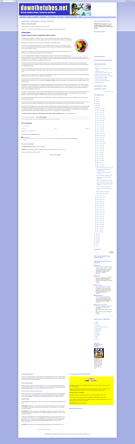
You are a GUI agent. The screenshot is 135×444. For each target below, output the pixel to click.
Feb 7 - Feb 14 (99, 222)
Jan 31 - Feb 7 (99, 224)
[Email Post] (37, 117)
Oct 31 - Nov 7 (99, 122)
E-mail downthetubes (40, 146)
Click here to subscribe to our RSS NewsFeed (31, 152)
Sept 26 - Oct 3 (99, 131)
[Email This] (40, 117)
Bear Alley (98, 276)
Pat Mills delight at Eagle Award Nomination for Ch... (104, 184)
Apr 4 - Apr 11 (99, 207)
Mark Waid (57, 119)
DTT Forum (60, 16)
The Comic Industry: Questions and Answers (103, 72)
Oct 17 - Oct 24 (100, 126)
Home (55, 128)
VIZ (96, 339)
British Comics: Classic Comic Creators (102, 74)
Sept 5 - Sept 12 (100, 137)
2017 (96, 99)
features (41, 388)
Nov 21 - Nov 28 (100, 116)
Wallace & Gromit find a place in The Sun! (104, 180)
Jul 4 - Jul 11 (99, 154)
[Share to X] (43, 117)
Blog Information (40, 429)
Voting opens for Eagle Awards (102, 193)
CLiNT (96, 323)
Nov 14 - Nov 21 (100, 118)
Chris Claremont (33, 119)
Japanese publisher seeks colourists (102, 191)
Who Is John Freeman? (99, 82)
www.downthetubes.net (30, 29)
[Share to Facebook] (44, 117)
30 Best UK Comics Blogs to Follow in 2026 (104, 305)
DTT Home (23, 16)
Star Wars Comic (98, 328)
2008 (96, 236)
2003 (96, 243)
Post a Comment (26, 125)
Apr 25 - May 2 (100, 201)
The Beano (97, 331)
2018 (96, 97)
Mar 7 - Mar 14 (100, 214)
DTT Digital (43, 16)
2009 (96, 234)
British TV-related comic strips (101, 79)
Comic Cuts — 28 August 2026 (101, 277)
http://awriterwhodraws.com (26, 421)
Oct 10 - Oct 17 (100, 128)
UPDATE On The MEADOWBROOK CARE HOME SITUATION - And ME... (104, 267)
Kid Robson (98, 265)
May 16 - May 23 (100, 195)
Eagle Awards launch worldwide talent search (104, 167)
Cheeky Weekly (99, 285)
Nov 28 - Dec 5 (100, 114)
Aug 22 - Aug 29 (100, 141)
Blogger (88, 434)
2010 (96, 107)
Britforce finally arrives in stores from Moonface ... (103, 178)
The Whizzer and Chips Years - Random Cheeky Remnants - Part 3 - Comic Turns (103, 287)
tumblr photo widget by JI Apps (108, 91)
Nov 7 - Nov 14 (100, 120)
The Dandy (97, 333)
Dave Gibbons (38, 119)
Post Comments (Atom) (30, 130)
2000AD (97, 322)
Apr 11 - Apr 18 (100, 205)
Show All (112, 315)
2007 (96, 238)
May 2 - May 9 (99, 199)
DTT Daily (35, 16)
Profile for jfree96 (47, 429)
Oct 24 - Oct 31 (100, 124)
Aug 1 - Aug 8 (99, 147)
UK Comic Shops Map (71, 16)
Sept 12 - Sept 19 (100, 135)
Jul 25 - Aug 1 (99, 148)
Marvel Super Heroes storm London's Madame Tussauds (103, 170)
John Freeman (45, 385)
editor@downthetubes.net (61, 149)
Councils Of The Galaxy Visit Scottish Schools (103, 173)
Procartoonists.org (99, 295)
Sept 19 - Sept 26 (100, 133)
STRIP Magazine (98, 330)
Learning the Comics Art (99, 71)
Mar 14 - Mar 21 (100, 212)
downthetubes (24, 376)
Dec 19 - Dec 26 (100, 109)
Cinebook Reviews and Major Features (102, 80)
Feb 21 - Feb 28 (100, 218)
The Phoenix (97, 334)
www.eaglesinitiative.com (70, 113)
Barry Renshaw (27, 119)
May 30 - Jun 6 (99, 164)
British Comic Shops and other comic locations (104, 75)
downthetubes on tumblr (100, 89)
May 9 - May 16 (100, 197)
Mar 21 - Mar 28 (100, 211)
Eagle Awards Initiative (51, 119)
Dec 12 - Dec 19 (100, 110)
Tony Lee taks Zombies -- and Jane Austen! (104, 182)
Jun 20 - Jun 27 (100, 158)
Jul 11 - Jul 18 (99, 152)
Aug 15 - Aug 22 (100, 143)
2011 (96, 105)
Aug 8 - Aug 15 (100, 145)
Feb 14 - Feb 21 (100, 220)
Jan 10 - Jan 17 (99, 230)
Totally (96, 336)
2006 (96, 240)
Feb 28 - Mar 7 (99, 216)
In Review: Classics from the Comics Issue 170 (104, 189)
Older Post (87, 128)
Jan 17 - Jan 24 (99, 228)
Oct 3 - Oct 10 (99, 129)
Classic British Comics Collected (101, 77)
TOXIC (96, 338)
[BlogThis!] (41, 117)
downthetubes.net (26, 137)
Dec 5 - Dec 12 (99, 112)
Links (80, 16)
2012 (96, 103)
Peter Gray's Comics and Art (101, 304)
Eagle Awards (44, 119)
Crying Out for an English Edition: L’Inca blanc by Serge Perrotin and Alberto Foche (38, 138)
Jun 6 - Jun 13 (99, 162)
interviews (37, 388)
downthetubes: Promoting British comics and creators (103, 69)
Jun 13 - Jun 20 (100, 160)
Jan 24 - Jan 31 (99, 226)
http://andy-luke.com (55, 420)
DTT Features (51, 16)
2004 (96, 241)
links (34, 388)
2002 (96, 245)
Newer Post (24, 128)
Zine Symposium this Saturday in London (104, 175)
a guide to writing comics (49, 388)
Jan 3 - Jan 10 (99, 231)
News (29, 16)
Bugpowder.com (28, 419)
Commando (97, 325)
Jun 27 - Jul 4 (99, 156)
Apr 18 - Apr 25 (100, 203)
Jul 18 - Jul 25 (99, 150)
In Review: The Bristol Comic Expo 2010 (104, 186)
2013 (96, 101)
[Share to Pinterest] (46, 117)
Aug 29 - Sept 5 (100, 139)
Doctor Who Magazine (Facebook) (101, 326)
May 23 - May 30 (100, 166)
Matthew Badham (35, 387)
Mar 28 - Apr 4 (99, 209)
